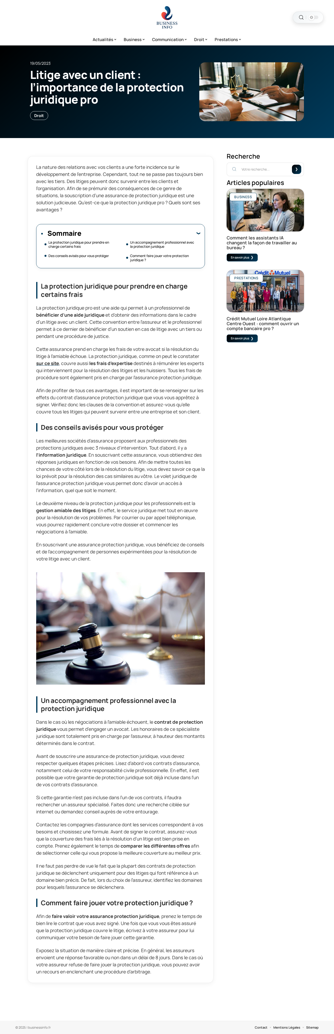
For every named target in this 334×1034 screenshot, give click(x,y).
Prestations (246, 278)
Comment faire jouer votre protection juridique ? (159, 257)
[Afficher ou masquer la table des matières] (140, 233)
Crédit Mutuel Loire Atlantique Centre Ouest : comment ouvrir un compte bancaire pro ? (263, 323)
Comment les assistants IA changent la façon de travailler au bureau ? (262, 242)
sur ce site (47, 363)
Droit (39, 115)
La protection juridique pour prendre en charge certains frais (78, 244)
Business (243, 196)
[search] (301, 17)
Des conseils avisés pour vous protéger (78, 255)
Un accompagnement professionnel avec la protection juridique (162, 244)
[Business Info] (167, 17)
